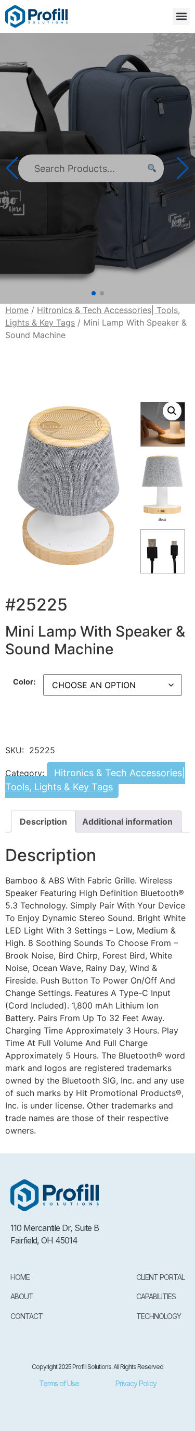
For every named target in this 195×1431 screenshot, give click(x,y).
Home (17, 310)
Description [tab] (43, 821)
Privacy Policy (136, 1383)
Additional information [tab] (127, 821)
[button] (181, 16)
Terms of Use (59, 1383)
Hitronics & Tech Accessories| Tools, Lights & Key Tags (95, 779)
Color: (24, 682)
